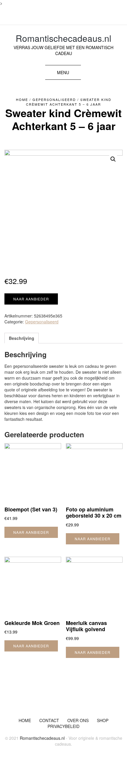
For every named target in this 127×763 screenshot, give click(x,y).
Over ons (78, 720)
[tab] (21, 338)
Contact (49, 720)
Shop (102, 720)
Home (22, 99)
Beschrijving (21, 338)
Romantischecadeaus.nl (63, 38)
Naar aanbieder (31, 298)
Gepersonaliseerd (54, 99)
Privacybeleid (63, 726)
